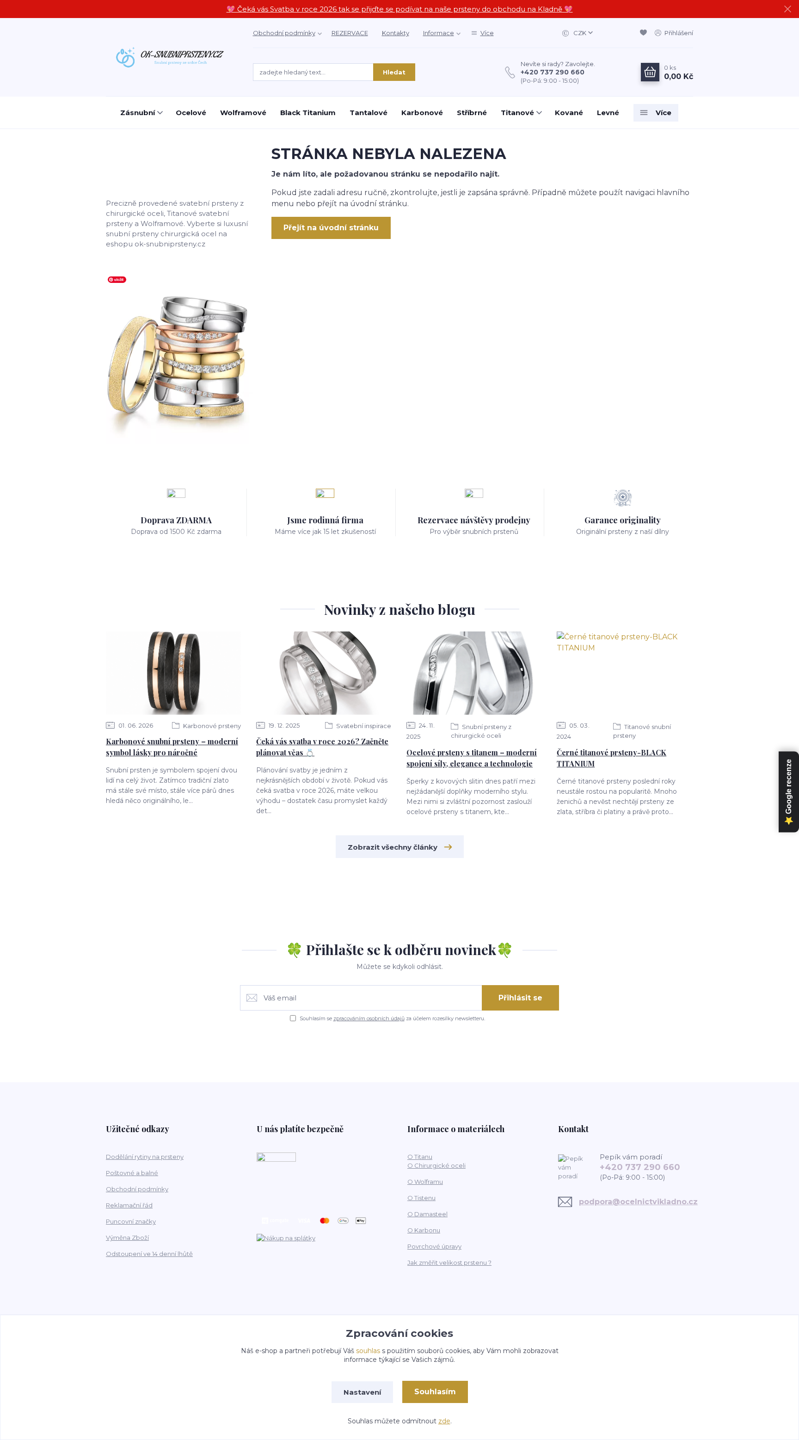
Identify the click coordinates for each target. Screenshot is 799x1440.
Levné (608, 112)
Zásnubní (137, 112)
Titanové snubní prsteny (642, 731)
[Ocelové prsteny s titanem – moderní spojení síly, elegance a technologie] (473, 673)
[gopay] (276, 1179)
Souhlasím (435, 1391)
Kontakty (395, 33)
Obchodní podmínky (284, 33)
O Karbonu (423, 1230)
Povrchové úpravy (434, 1246)
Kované (569, 112)
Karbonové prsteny (211, 725)
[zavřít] (787, 9)
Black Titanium (308, 112)
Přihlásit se (520, 997)
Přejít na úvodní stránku (331, 227)
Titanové (517, 112)
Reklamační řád (129, 1205)
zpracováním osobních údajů (369, 1018)
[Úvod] (170, 57)
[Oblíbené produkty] (645, 33)
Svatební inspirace (363, 725)
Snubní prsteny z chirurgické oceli (481, 731)
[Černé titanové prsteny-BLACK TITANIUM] (624, 673)
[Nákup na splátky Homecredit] (286, 1237)
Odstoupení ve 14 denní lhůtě (149, 1253)
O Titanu (419, 1156)
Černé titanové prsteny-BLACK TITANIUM (611, 758)
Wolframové (243, 112)
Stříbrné (472, 112)
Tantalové (368, 112)
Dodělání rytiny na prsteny (145, 1156)
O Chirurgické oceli (436, 1165)
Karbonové (422, 112)
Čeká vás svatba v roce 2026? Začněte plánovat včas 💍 (322, 746)
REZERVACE (350, 33)
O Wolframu (425, 1181)
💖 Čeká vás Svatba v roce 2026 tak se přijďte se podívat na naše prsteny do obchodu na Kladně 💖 (400, 9)
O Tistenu (421, 1197)
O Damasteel (427, 1214)
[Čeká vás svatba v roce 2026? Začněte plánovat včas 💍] (323, 673)
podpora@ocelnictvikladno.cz (638, 1201)
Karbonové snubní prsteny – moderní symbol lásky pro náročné (172, 746)
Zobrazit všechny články (392, 847)
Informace (438, 33)
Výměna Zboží (127, 1237)
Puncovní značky (131, 1221)
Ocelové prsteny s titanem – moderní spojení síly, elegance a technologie (471, 758)
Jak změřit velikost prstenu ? (449, 1262)
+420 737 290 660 (552, 72)
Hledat (394, 72)
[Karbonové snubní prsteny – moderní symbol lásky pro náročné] (173, 673)
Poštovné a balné (132, 1173)
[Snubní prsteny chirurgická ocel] (179, 358)
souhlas (368, 1351)
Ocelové (191, 112)
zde (444, 1421)
